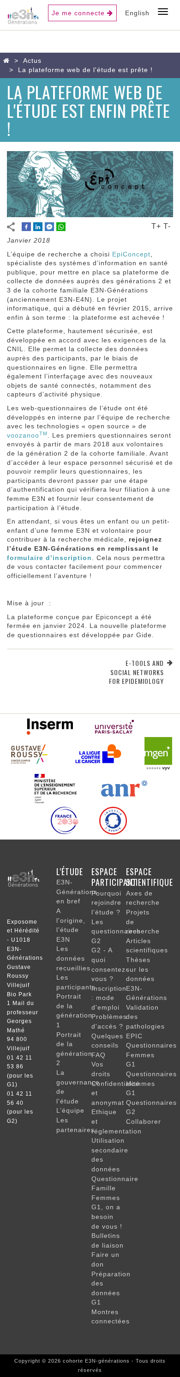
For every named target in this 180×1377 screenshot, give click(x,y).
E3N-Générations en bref (76, 891)
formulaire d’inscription (49, 557)
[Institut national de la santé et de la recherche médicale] (50, 726)
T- (167, 226)
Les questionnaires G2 (116, 931)
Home (8, 60)
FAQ (98, 1055)
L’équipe (70, 1110)
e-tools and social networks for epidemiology (136, 672)
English (137, 13)
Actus (32, 60)
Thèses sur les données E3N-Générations (146, 978)
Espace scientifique (149, 877)
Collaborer (143, 1121)
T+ (156, 226)
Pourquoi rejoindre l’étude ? (106, 903)
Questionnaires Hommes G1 (151, 1083)
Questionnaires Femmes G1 (151, 1055)
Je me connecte (78, 13)
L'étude (69, 871)
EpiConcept (131, 254)
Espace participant (114, 877)
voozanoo (27, 435)
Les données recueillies (73, 958)
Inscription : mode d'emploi (108, 998)
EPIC (134, 1036)
